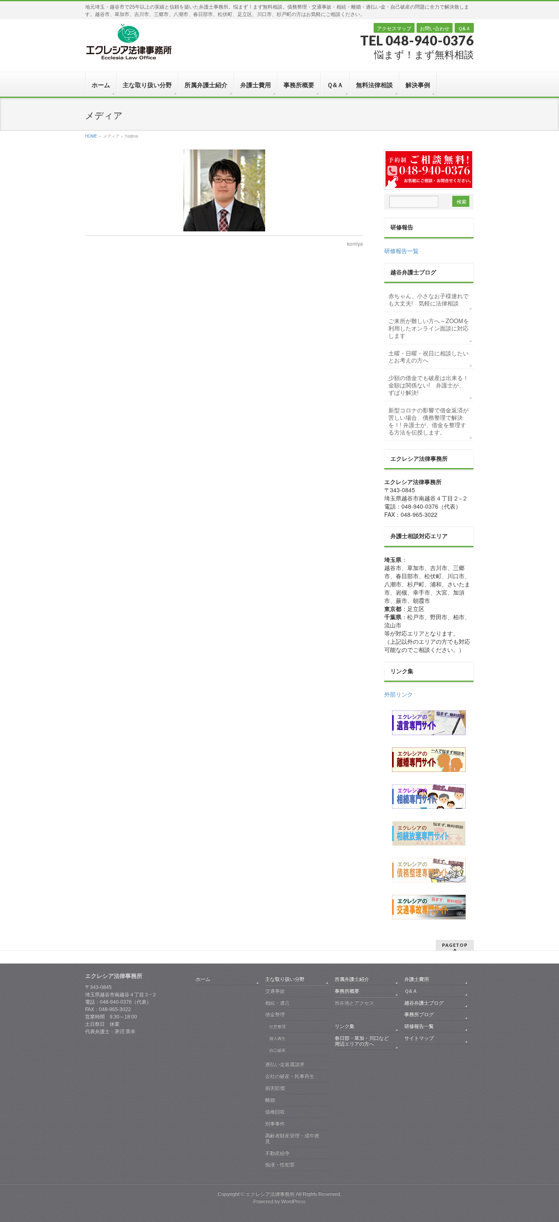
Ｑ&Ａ (464, 28)
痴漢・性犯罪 (280, 1165)
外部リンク (398, 694)
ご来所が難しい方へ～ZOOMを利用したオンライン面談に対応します (428, 328)
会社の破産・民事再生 (289, 1076)
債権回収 (275, 1112)
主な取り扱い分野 (284, 979)
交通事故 (275, 991)
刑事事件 (275, 1124)
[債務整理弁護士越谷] (429, 870)
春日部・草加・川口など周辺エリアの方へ (362, 1041)
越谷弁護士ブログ (424, 1003)
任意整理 (277, 1026)
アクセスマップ (394, 28)
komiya (355, 243)
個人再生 (277, 1038)
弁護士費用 (416, 979)
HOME (91, 136)
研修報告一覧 (401, 251)
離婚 (270, 1100)
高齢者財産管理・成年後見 (292, 1138)
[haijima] (224, 190)
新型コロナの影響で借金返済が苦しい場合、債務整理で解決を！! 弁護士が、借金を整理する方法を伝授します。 (428, 421)
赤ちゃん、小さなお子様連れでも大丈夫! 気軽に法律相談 (428, 299)
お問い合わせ (434, 28)
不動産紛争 (277, 1153)
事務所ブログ (419, 1014)
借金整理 (275, 1014)
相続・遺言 (277, 1003)
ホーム (203, 979)
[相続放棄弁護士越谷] (429, 833)
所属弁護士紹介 (352, 979)
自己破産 (277, 1050)
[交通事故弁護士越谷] (428, 907)
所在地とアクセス (354, 1003)
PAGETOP (455, 945)
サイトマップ (419, 1038)
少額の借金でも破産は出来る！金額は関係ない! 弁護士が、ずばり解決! (428, 384)
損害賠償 (275, 1088)
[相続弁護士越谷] (429, 796)
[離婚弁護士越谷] (429, 759)
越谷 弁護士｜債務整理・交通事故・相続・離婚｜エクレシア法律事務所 (128, 41)
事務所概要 (347, 991)
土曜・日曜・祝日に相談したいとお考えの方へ (428, 356)
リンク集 (344, 1026)
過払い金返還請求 (284, 1064)
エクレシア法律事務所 (271, 1194)
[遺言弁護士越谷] (429, 723)
